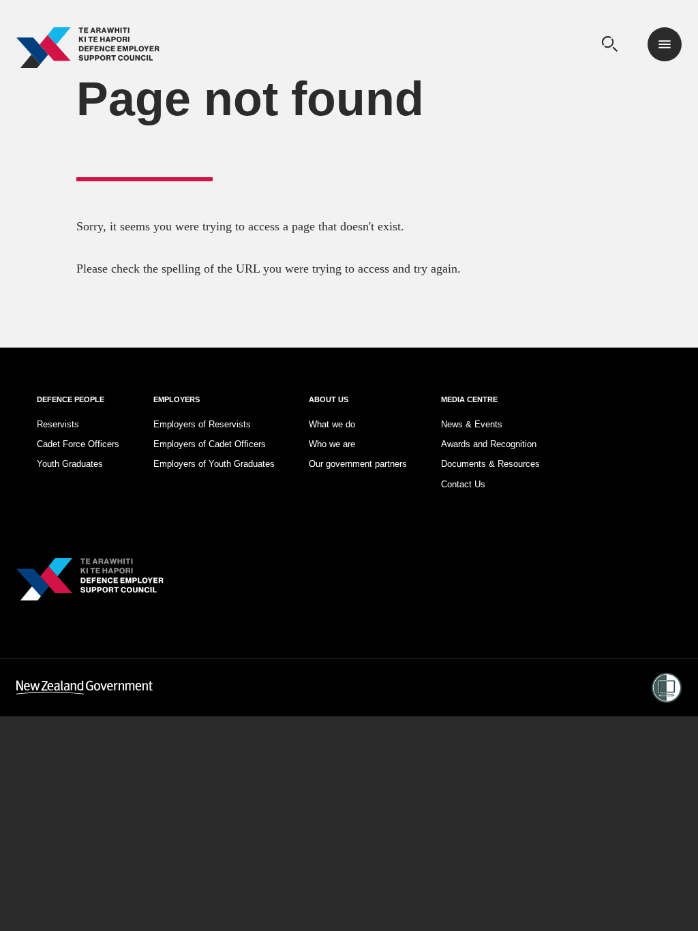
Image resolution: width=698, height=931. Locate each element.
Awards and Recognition (488, 444)
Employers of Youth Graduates (214, 464)
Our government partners (358, 464)
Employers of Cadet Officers (209, 444)
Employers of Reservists (202, 424)
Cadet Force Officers (78, 444)
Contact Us (463, 484)
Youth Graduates (70, 464)
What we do (332, 424)
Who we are (332, 444)
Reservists (58, 424)
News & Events (471, 424)
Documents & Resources (490, 464)
